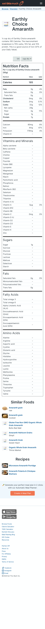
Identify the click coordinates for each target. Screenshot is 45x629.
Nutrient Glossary (8, 532)
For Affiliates (6, 554)
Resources (5, 540)
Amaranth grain (16, 408)
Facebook (7, 568)
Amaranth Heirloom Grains (20, 432)
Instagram (7, 570)
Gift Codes (5, 537)
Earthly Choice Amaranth (22, 24)
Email (6, 573)
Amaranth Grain (16, 440)
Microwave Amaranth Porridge (22, 465)
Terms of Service (8, 562)
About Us (5, 548)
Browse (5, 9)
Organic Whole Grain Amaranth (22, 447)
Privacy (4, 556)
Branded (13, 9)
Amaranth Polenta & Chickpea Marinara (22, 472)
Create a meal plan (22, 493)
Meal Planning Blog (8, 534)
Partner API (6, 546)
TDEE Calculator (7, 529)
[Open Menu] (41, 3)
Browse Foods (7, 524)
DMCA (4, 559)
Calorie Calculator (8, 526)
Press (4, 551)
